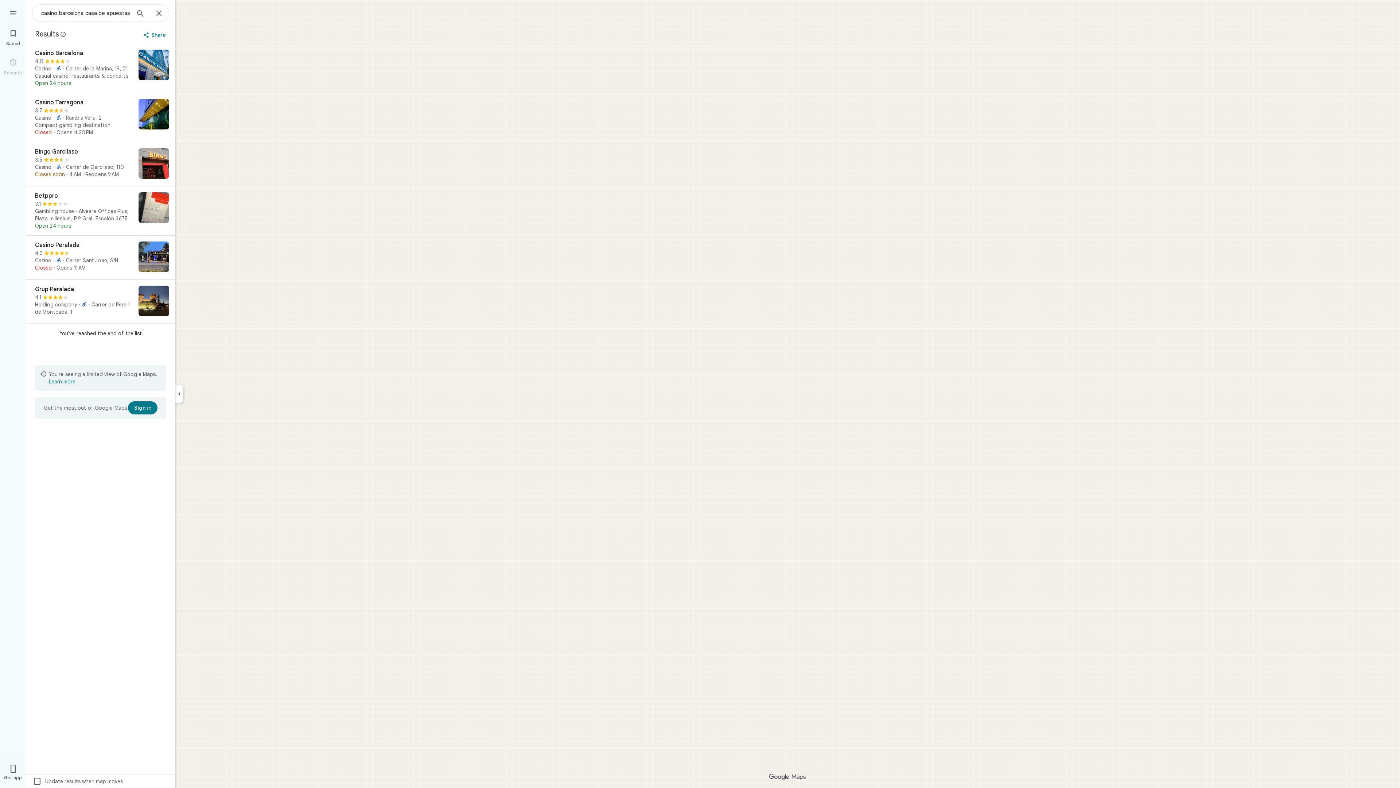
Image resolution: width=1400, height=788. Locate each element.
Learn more (62, 381)
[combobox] (85, 13)
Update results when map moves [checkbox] (78, 781)
